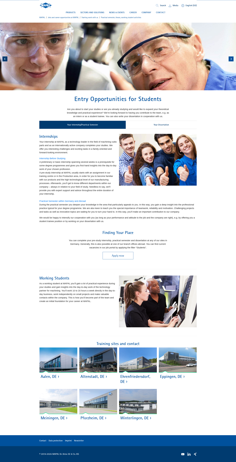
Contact (160, 12)
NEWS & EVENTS (117, 12)
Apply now (118, 255)
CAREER (133, 12)
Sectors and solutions (92, 12)
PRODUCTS (70, 12)
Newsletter (79, 440)
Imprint (68, 440)
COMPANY (146, 12)
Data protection (56, 440)
